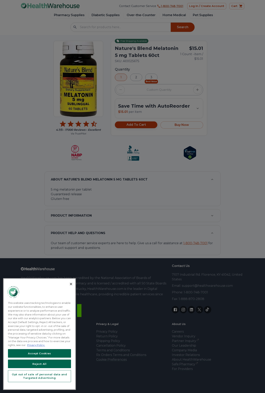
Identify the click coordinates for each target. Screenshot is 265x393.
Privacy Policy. (36, 345)
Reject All (39, 363)
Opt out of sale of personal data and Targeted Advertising (39, 376)
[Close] (71, 284)
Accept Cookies (39, 353)
